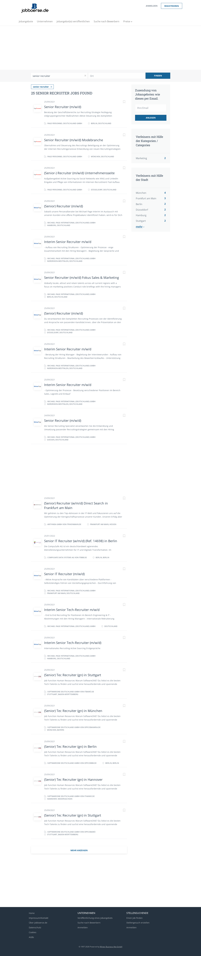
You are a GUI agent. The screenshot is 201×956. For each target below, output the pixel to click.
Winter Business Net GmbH (111, 946)
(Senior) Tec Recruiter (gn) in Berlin (70, 746)
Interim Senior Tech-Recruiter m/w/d (71, 609)
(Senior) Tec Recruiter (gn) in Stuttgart (72, 675)
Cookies (32, 932)
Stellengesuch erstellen (137, 922)
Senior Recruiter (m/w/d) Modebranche (73, 140)
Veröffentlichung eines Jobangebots (95, 918)
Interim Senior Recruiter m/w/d (67, 241)
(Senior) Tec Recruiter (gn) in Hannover (73, 779)
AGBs (31, 937)
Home (32, 913)
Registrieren (171, 6)
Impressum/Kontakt (38, 918)
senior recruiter (41, 86)
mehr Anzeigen (79, 850)
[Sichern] (121, 102)
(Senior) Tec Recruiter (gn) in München (73, 710)
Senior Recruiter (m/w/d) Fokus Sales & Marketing (81, 277)
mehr (139, 226)
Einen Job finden (134, 918)
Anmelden (151, 5)
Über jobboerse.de (38, 922)
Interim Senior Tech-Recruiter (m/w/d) (72, 642)
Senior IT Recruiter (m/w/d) (64, 574)
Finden (158, 75)
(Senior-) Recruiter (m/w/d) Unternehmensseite (79, 173)
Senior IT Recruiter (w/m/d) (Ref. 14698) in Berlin (80, 541)
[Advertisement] (100, 47)
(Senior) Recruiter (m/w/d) (63, 206)
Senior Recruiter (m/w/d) (62, 107)
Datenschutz (35, 927)
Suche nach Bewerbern (89, 922)
